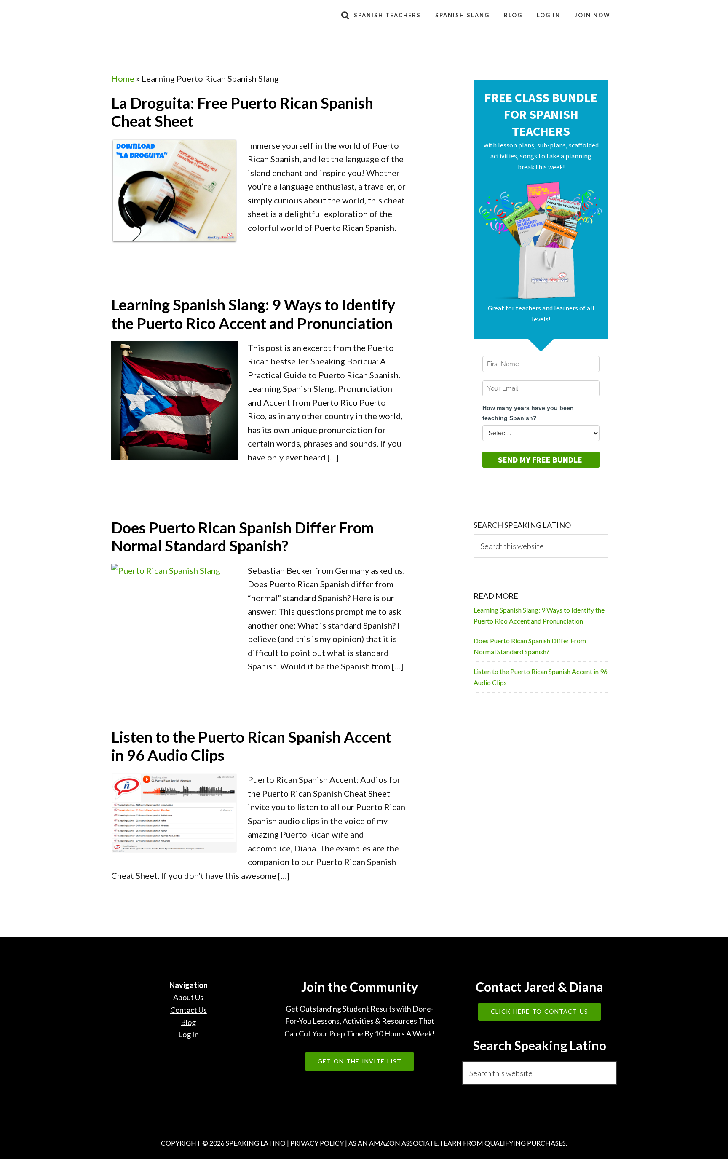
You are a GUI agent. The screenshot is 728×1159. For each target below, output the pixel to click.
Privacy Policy (317, 1143)
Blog (188, 1022)
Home (122, 78)
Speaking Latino (187, 16)
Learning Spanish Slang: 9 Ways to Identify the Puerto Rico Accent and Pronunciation (253, 313)
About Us (188, 997)
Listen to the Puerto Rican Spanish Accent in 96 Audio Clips (251, 746)
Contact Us (188, 1009)
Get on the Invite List (359, 1061)
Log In (188, 1034)
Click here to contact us (539, 1011)
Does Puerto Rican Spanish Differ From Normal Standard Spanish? (242, 536)
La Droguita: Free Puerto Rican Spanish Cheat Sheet (242, 112)
